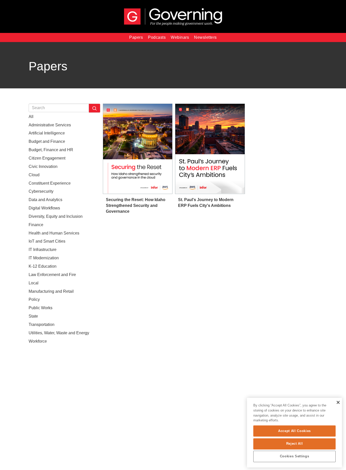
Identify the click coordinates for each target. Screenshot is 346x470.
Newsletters (205, 37)
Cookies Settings (294, 456)
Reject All (294, 443)
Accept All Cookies (294, 431)
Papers (136, 37)
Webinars (180, 37)
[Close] (338, 402)
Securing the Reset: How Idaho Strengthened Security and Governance (135, 205)
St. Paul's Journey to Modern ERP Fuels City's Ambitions (206, 203)
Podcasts (157, 37)
